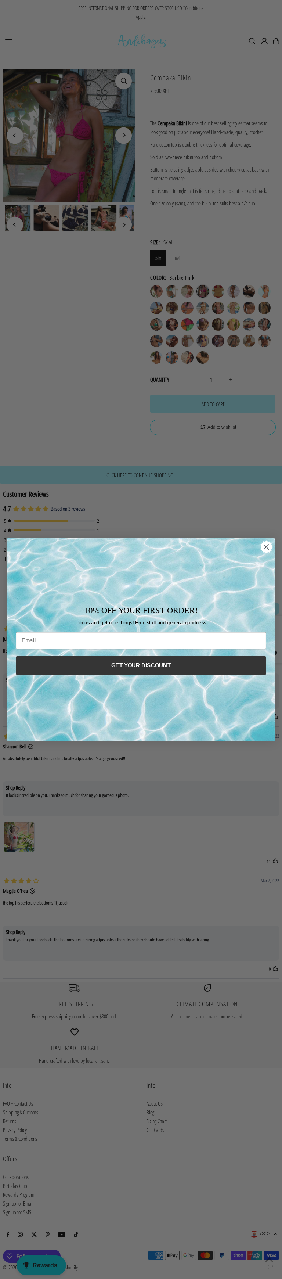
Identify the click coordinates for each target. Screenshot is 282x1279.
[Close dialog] (266, 547)
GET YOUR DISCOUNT (141, 665)
